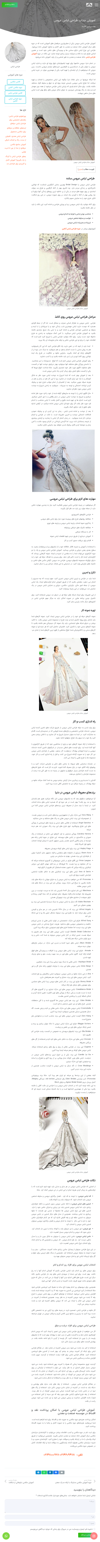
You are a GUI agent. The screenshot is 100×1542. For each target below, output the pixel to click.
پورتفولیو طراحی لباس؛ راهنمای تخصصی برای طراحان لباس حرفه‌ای (17, 120)
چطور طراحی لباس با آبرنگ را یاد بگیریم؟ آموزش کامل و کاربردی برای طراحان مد (15, 160)
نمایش (80, 169)
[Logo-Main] (89, 5)
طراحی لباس (15, 66)
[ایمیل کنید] (62, 1472)
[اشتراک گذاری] (56, 1472)
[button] (96, 5)
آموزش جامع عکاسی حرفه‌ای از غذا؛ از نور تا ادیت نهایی (15, 148)
